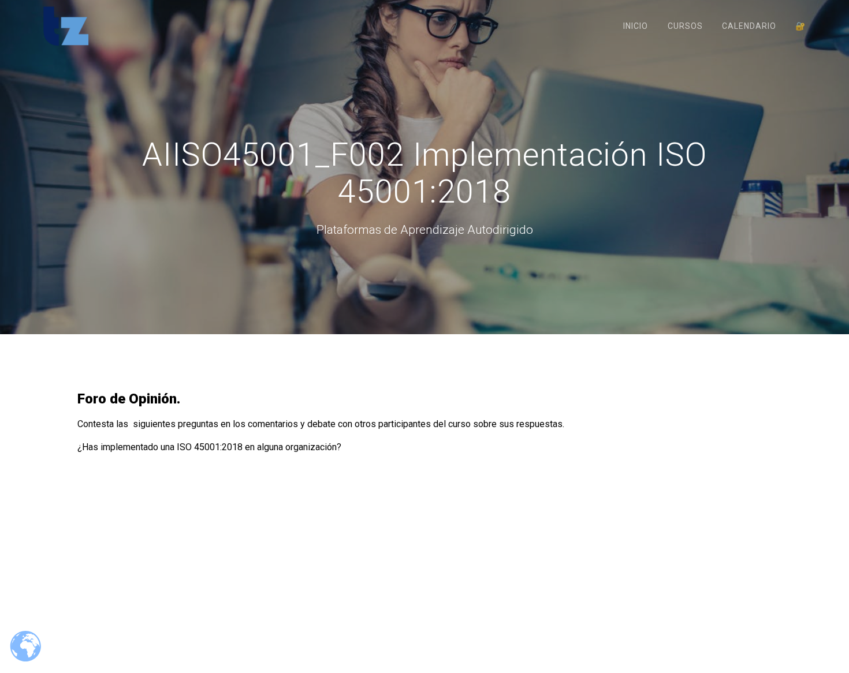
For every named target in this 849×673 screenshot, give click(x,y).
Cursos (685, 26)
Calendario (749, 26)
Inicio (635, 26)
